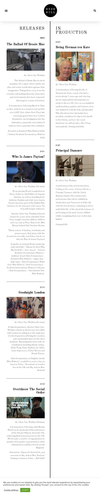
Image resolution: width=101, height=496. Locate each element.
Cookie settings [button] (11, 490)
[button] (6, 11)
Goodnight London (32, 292)
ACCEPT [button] (25, 490)
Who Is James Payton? (28, 156)
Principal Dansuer (69, 150)
